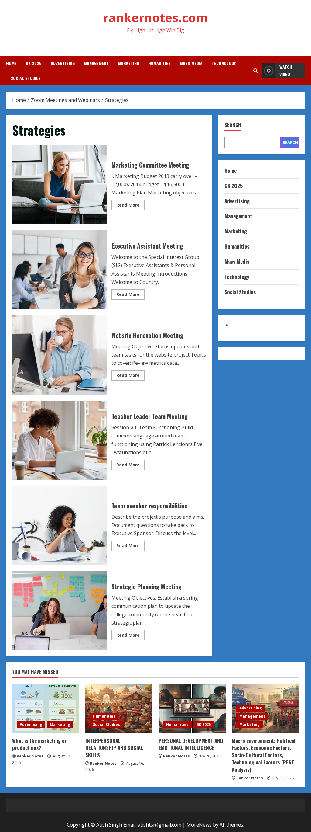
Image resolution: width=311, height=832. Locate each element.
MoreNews (199, 824)
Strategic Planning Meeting (59, 610)
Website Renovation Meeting (59, 355)
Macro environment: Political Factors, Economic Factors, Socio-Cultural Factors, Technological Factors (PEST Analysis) (264, 755)
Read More (130, 206)
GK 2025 (34, 63)
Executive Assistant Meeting (59, 269)
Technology (224, 63)
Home (11, 63)
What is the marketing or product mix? (39, 744)
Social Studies (26, 78)
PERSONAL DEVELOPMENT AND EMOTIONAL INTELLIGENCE (191, 744)
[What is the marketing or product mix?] (45, 708)
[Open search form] (255, 71)
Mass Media (191, 63)
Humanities (159, 63)
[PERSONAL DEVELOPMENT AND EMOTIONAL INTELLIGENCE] (192, 708)
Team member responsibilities (59, 525)
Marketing (128, 63)
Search (232, 124)
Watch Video (285, 70)
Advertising (63, 63)
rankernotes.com (155, 17)
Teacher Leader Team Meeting (59, 440)
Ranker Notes (30, 756)
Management (96, 63)
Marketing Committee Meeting (59, 184)
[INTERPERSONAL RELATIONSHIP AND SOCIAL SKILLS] (118, 708)
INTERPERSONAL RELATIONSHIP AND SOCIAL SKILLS (114, 748)
